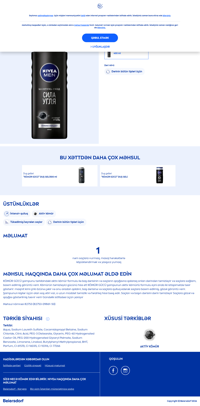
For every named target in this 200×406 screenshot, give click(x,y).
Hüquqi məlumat (55, 365)
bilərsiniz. (101, 28)
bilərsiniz (166, 16)
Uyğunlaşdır (101, 46)
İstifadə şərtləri (12, 365)
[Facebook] (113, 370)
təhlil (83, 16)
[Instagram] (125, 370)
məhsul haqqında (81, 25)
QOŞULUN (116, 359)
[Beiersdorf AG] (13, 401)
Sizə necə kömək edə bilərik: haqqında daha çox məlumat (44, 381)
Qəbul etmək (100, 37)
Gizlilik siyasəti (32, 365)
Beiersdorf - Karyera (15, 388)
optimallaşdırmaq (45, 16)
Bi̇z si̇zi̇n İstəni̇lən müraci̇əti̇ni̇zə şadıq (52, 388)
